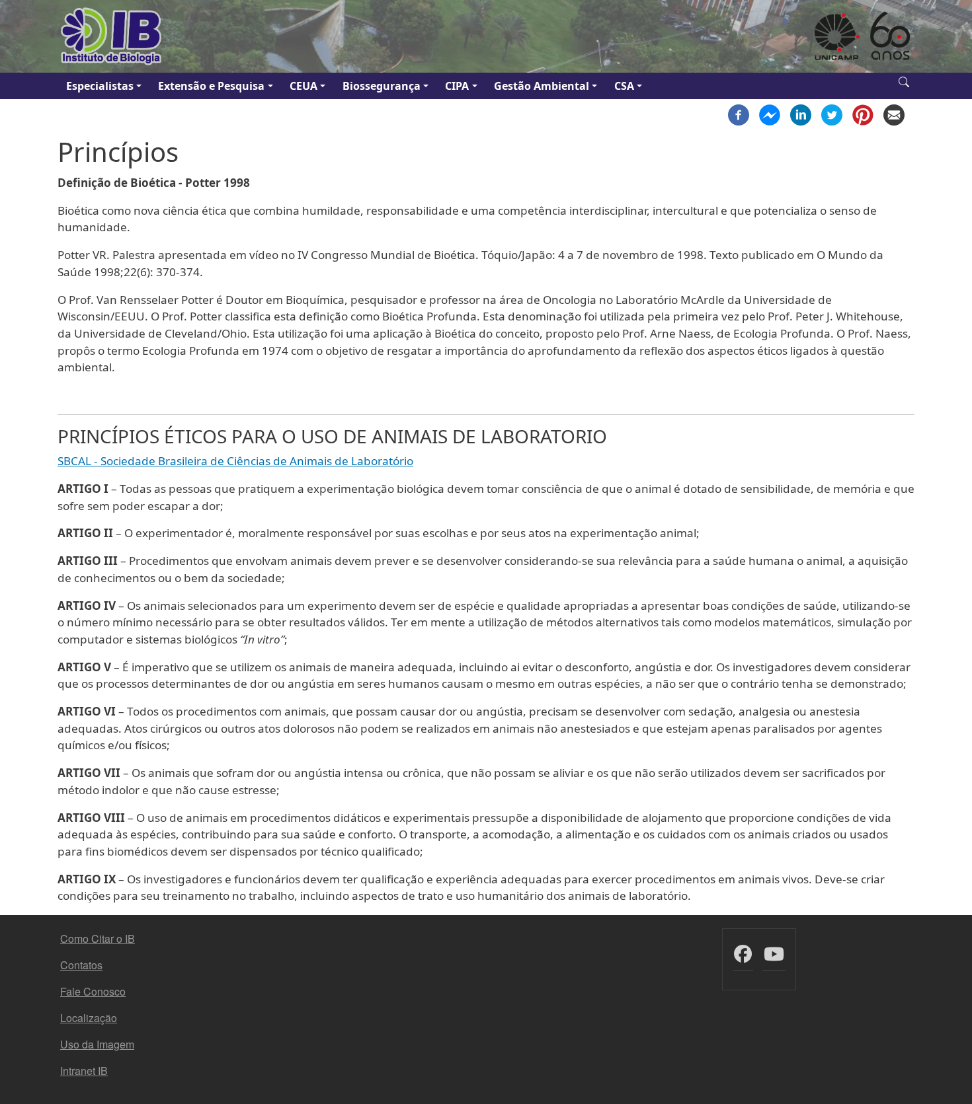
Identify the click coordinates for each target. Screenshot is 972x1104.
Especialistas (100, 86)
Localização (88, 1017)
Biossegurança (382, 86)
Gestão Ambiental (541, 86)
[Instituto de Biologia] (112, 36)
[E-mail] (894, 113)
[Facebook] (738, 113)
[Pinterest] (862, 113)
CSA (624, 86)
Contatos (81, 965)
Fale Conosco (93, 991)
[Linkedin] (800, 113)
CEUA (303, 86)
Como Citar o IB (97, 938)
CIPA (457, 86)
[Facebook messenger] (769, 113)
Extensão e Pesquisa (211, 86)
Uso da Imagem (97, 1044)
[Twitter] (831, 113)
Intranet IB (84, 1070)
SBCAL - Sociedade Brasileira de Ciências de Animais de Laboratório (235, 460)
